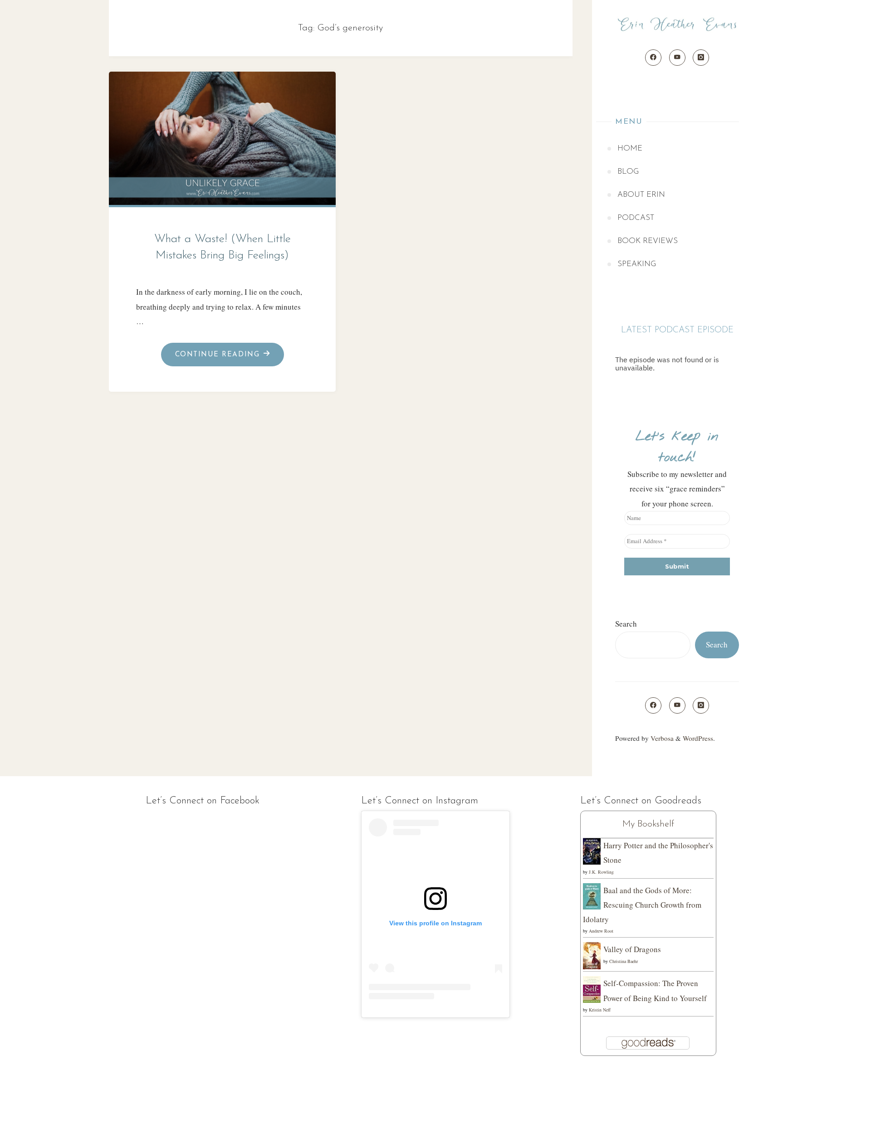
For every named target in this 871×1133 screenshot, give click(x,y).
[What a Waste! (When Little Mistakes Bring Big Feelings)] (222, 136)
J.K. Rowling (601, 872)
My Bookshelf (648, 824)
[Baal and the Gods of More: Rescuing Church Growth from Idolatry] (592, 895)
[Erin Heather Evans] (677, 24)
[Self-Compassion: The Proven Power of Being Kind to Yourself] (592, 988)
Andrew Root (601, 931)
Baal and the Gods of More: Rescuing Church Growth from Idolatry (642, 905)
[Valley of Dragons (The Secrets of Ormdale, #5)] (592, 955)
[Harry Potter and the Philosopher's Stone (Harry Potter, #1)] (592, 850)
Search (626, 623)
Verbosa (661, 738)
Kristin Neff (600, 1010)
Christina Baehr (623, 961)
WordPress (698, 738)
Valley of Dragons (632, 949)
